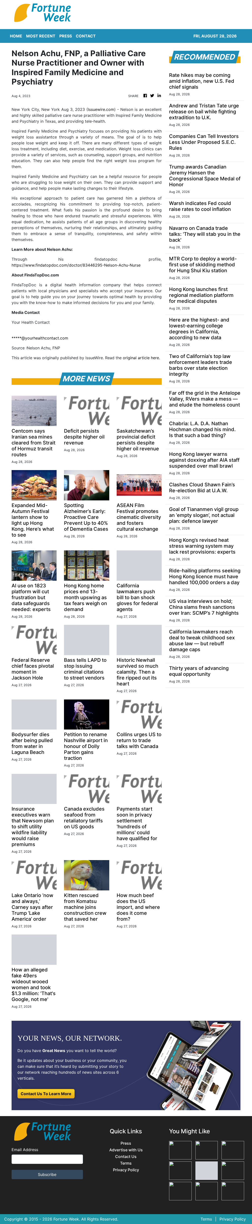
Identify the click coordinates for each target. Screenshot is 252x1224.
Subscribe (47, 1174)
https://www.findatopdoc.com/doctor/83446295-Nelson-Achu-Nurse (76, 265)
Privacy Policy (126, 1170)
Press (126, 1143)
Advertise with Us (126, 1150)
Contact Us (126, 1156)
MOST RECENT (40, 36)
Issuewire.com (101, 109)
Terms (126, 1163)
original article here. (141, 357)
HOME (16, 36)
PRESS (65, 36)
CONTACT (86, 36)
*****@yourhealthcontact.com (40, 338)
